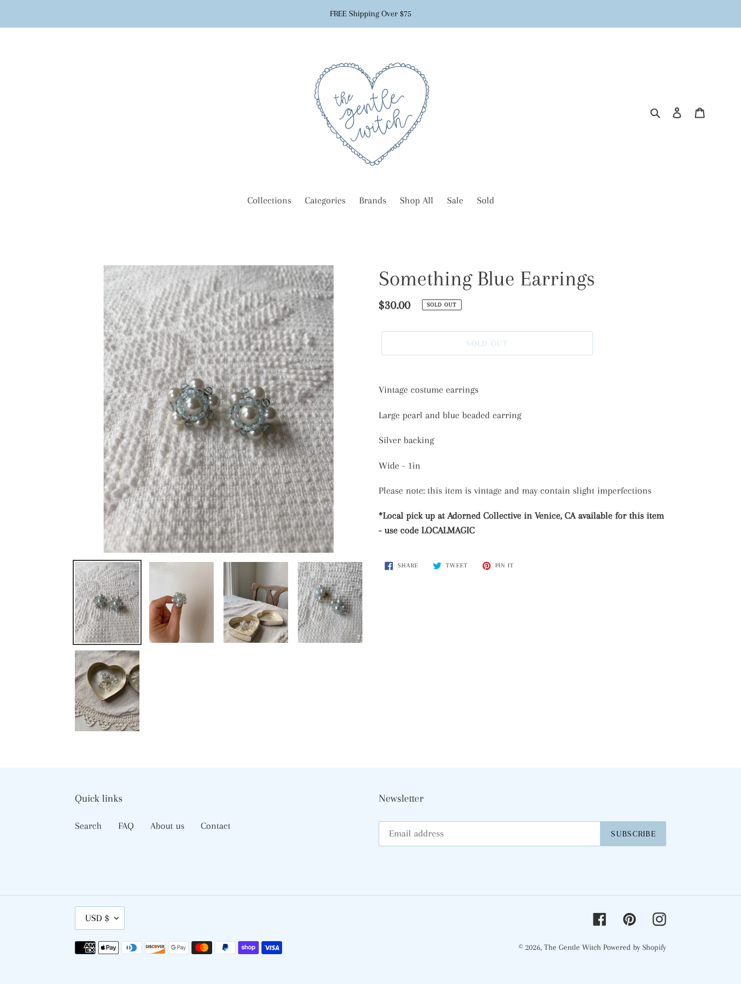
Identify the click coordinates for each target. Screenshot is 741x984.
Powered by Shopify (634, 947)
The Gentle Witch (573, 947)
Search (88, 825)
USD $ (97, 917)
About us (167, 825)
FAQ (126, 825)
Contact (216, 825)
